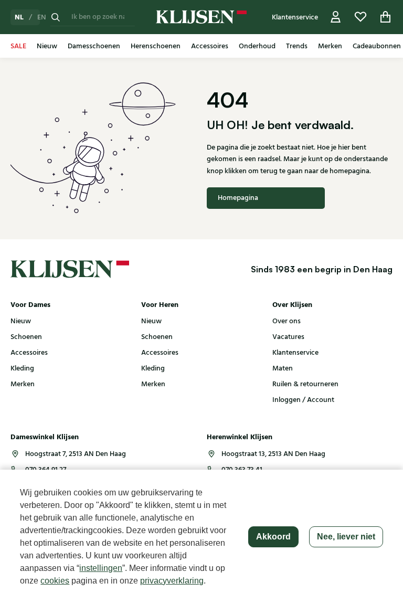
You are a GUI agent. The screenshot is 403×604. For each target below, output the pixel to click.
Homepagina (238, 198)
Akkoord (273, 536)
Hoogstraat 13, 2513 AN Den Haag (273, 454)
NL (19, 17)
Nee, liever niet (346, 536)
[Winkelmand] (385, 17)
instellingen (100, 568)
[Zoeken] (55, 17)
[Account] (335, 17)
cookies (54, 580)
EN (41, 17)
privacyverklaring (172, 580)
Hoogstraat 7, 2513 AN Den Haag (75, 454)
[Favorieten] (360, 17)
